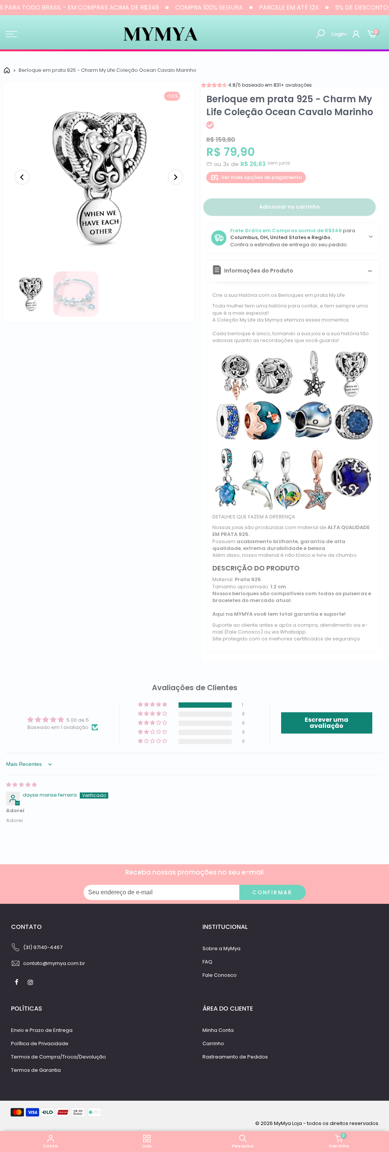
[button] (153, 705)
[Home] (7, 70)
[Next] (175, 177)
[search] (320, 34)
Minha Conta (218, 1030)
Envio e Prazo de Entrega (42, 1030)
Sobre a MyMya (221, 948)
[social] (17, 982)
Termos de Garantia (36, 1070)
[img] (21, 784)
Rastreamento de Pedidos (235, 1056)
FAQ (207, 961)
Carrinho (213, 1043)
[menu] (11, 34)
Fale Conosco (219, 975)
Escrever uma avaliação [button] (326, 722)
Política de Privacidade (39, 1043)
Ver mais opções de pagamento (261, 177)
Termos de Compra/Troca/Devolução (58, 1056)
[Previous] (22, 177)
